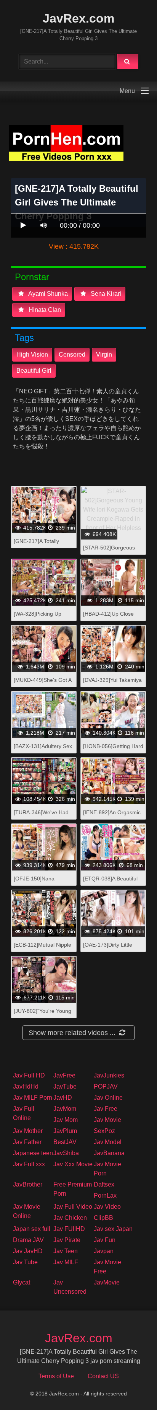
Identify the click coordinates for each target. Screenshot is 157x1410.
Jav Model (108, 1142)
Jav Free (105, 1108)
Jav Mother (28, 1131)
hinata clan (44, 309)
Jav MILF (65, 1262)
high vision (32, 354)
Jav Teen (65, 1251)
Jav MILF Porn (32, 1097)
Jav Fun (104, 1240)
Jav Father (27, 1142)
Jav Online (108, 1097)
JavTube (65, 1086)
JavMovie (107, 1282)
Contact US (103, 1376)
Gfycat (21, 1282)
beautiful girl (33, 370)
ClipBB (103, 1217)
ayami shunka (47, 293)
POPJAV (106, 1086)
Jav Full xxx (29, 1164)
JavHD (62, 1097)
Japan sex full (31, 1229)
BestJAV (65, 1142)
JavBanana (109, 1153)
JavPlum (65, 1131)
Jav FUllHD (69, 1229)
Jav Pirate (66, 1240)
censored (72, 354)
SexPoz (104, 1131)
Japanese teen (33, 1153)
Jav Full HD (29, 1075)
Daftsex (104, 1184)
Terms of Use (56, 1376)
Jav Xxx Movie (73, 1164)
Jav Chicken (70, 1217)
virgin (104, 354)
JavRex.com (78, 18)
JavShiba (66, 1153)
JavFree (64, 1075)
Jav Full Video (72, 1206)
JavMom (64, 1108)
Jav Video (107, 1206)
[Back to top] (131, 1387)
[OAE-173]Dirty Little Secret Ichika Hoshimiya (112, 949)
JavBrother (27, 1184)
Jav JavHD (28, 1251)
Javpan (104, 1251)
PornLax (105, 1195)
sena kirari (105, 293)
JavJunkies (109, 1075)
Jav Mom (65, 1120)
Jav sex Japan (113, 1229)
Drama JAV (28, 1240)
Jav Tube (25, 1262)
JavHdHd (25, 1086)
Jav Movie (107, 1120)
